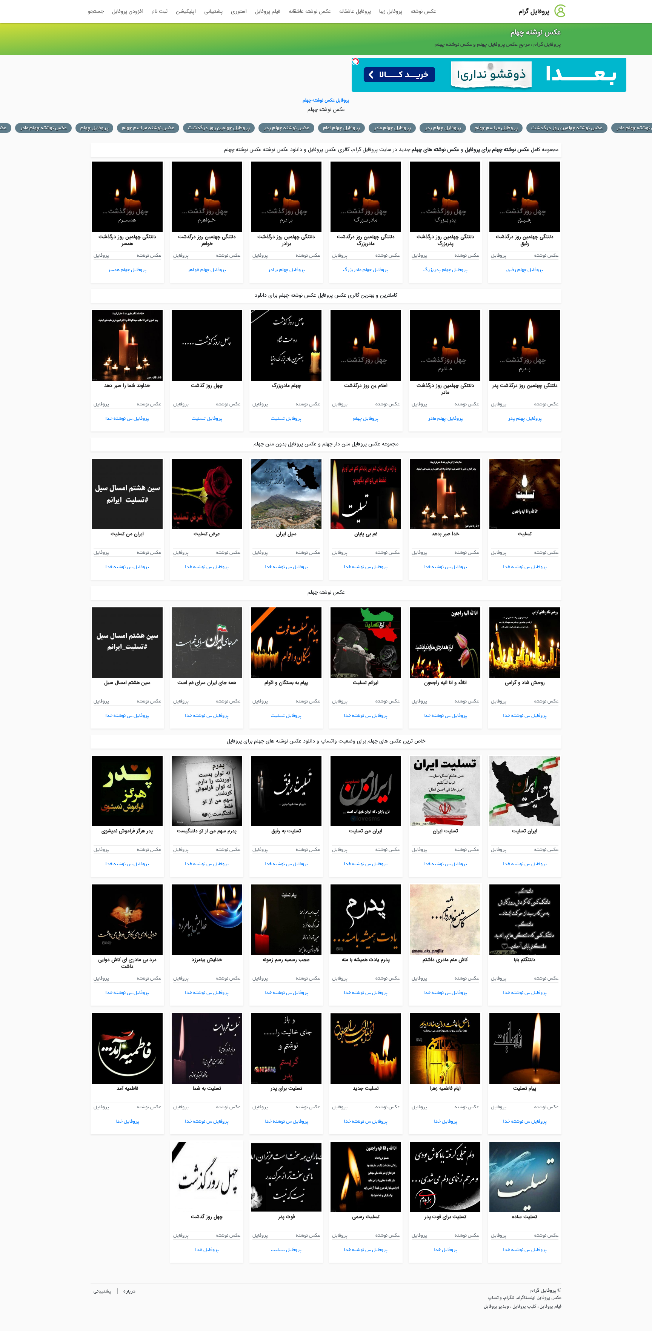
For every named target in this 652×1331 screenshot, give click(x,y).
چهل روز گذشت (207, 386)
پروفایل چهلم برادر (286, 270)
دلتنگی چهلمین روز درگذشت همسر (127, 240)
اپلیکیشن (186, 11)
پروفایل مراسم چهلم (496, 127)
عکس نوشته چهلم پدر (286, 127)
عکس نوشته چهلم (536, 33)
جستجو (96, 11)
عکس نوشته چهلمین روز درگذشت (567, 127)
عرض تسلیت (207, 534)
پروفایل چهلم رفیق (524, 270)
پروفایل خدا (445, 1121)
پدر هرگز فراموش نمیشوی (127, 831)
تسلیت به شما (207, 1089)
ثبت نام (160, 11)
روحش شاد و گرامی (525, 683)
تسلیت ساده (524, 1217)
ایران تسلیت (524, 831)
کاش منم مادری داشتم (445, 960)
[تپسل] (355, 61)
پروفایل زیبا (390, 11)
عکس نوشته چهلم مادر (43, 127)
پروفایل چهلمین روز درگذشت (219, 127)
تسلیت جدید (366, 1089)
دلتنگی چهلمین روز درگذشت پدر (525, 386)
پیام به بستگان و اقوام (286, 683)
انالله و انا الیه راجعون (445, 683)
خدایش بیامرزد (207, 960)
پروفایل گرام (534, 11)
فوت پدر (286, 1217)
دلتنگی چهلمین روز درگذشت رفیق (525, 240)
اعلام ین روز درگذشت (366, 386)
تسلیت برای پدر (286, 1089)
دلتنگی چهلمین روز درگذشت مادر (445, 389)
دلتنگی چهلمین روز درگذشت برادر (286, 240)
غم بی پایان (365, 534)
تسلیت (525, 534)
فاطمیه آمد (127, 1089)
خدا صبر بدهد (445, 534)
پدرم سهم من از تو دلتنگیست (207, 831)
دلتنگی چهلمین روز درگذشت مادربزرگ (366, 240)
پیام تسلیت (524, 1089)
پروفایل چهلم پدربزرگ (445, 270)
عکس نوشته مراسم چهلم (148, 127)
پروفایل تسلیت (286, 418)
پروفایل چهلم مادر (392, 127)
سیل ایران (286, 534)
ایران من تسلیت (127, 534)
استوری (239, 11)
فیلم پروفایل (267, 11)
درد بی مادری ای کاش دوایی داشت (127, 963)
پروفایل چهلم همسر (127, 270)
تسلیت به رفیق (286, 831)
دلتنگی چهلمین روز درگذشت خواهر (207, 240)
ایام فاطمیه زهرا (445, 1089)
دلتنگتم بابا (524, 960)
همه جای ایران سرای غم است (206, 683)
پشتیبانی (213, 11)
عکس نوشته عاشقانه (310, 11)
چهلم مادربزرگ (286, 386)
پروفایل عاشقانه (355, 11)
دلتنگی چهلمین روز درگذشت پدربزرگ (445, 240)
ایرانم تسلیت (365, 683)
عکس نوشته (423, 11)
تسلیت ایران (445, 831)
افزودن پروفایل (127, 11)
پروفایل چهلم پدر (442, 127)
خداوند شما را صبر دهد (127, 386)
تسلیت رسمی (366, 1217)
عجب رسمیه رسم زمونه (286, 960)
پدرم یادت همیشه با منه (366, 960)
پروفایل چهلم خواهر (207, 270)
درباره (129, 1291)
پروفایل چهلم (94, 127)
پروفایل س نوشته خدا (127, 418)
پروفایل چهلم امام (341, 127)
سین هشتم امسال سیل (127, 683)
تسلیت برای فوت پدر (445, 1217)
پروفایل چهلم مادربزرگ (365, 270)
